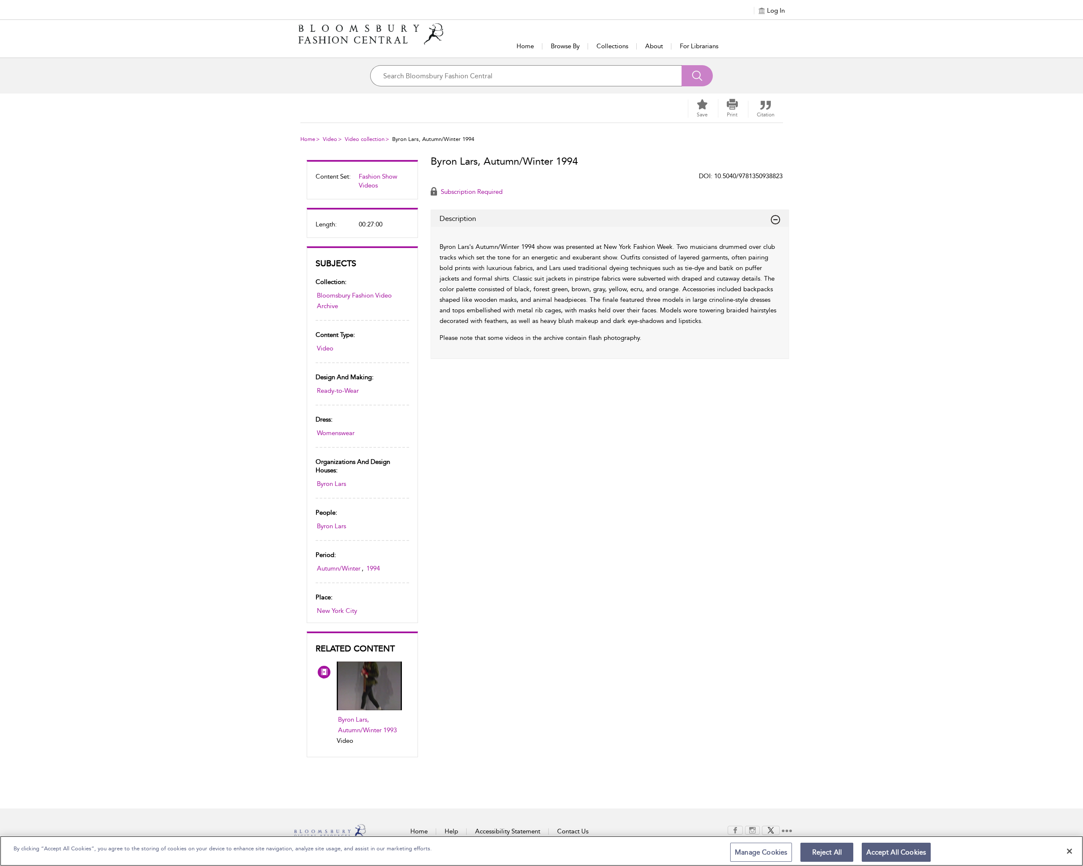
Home (525, 46)
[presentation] (369, 686)
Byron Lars (331, 484)
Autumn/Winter (338, 568)
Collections (612, 46)
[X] (770, 829)
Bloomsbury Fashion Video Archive (354, 301)
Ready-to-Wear (338, 390)
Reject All (827, 852)
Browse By (565, 46)
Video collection (365, 139)
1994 (373, 568)
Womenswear (336, 433)
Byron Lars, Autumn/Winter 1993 (367, 725)
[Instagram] (752, 829)
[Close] (1069, 851)
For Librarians (699, 46)
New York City (337, 611)
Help (451, 831)
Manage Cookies (761, 852)
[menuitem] (362, 184)
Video (330, 139)
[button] (732, 108)
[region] (541, 851)
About (654, 46)
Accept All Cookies (896, 852)
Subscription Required (471, 192)
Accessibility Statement (507, 831)
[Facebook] (735, 829)
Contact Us (572, 831)
